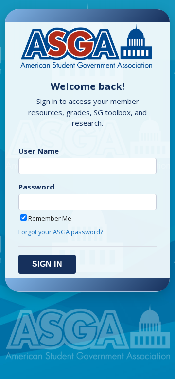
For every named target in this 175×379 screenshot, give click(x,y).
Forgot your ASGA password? (60, 231)
